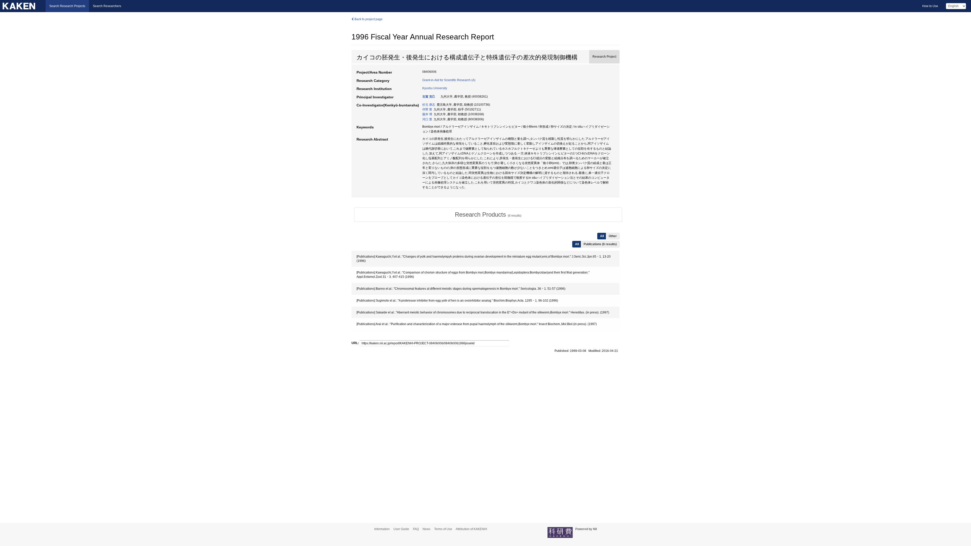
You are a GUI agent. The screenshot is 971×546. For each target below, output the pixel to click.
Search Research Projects (67, 6)
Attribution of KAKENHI (471, 529)
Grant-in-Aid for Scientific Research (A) (448, 80)
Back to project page (368, 19)
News (426, 529)
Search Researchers (107, 6)
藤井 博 (427, 114)
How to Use (930, 6)
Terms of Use (443, 529)
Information (382, 529)
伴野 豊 (427, 109)
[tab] (488, 215)
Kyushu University (434, 88)
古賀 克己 (428, 96)
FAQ (416, 529)
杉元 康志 (428, 104)
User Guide (401, 529)
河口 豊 (427, 119)
